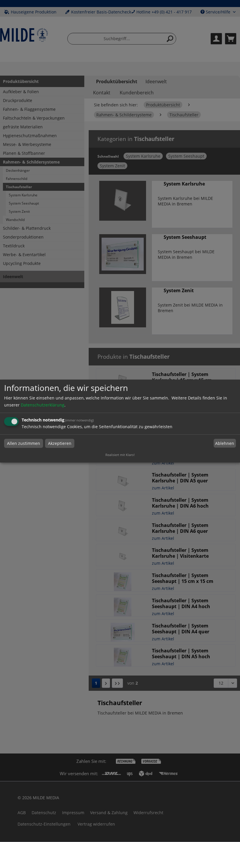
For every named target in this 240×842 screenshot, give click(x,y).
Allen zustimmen (23, 443)
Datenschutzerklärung (42, 405)
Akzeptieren (59, 443)
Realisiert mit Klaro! (120, 455)
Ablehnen (224, 443)
